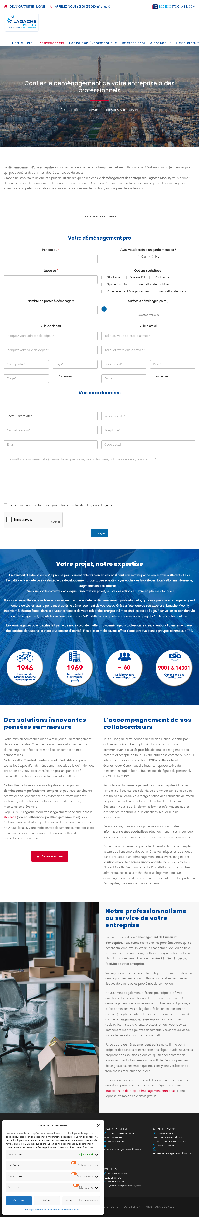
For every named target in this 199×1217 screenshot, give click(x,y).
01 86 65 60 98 (116, 1141)
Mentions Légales (160, 1206)
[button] (98, 1125)
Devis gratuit (187, 43)
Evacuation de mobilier (153, 284)
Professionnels (50, 43)
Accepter (19, 1200)
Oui (144, 257)
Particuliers (22, 43)
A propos (158, 43)
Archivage (162, 277)
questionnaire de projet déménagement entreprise (140, 1091)
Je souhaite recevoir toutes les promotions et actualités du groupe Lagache (61, 505)
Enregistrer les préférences (81, 1200)
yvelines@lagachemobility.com (125, 1185)
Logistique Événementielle (93, 43)
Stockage (113, 277)
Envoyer (99, 533)
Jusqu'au (51, 271)
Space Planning (118, 284)
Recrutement (132, 1206)
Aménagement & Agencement (128, 292)
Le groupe (110, 1206)
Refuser (47, 1200)
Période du (50, 250)
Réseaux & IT (138, 277)
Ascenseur (65, 376)
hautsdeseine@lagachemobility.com (122, 1149)
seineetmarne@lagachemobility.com (172, 1153)
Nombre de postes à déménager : (50, 301)
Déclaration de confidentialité (63, 1209)
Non (158, 257)
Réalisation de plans (172, 292)
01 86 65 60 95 (116, 1181)
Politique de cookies (35, 1209)
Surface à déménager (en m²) (148, 301)
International (133, 43)
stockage (10, 817)
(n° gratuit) (82, 7)
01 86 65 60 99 (166, 1145)
